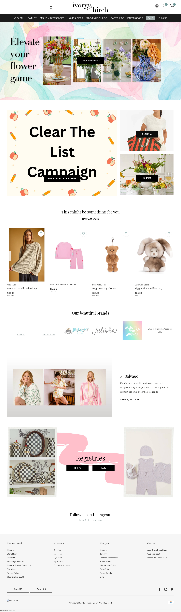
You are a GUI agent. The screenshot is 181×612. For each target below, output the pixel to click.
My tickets (58, 558)
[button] (87, 95)
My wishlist (58, 561)
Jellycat (163, 18)
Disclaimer (11, 569)
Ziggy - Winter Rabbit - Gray (148, 288)
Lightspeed (12, 610)
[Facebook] (159, 589)
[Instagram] (165, 589)
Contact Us (12, 558)
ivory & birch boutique (90, 520)
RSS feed (108, 603)
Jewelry (31, 18)
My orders (58, 554)
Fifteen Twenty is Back (90, 60)
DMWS (99, 603)
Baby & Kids (117, 18)
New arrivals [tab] (90, 219)
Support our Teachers (62, 178)
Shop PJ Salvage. (130, 399)
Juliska (147, 178)
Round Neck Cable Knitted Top (22, 288)
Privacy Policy (13, 573)
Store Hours (12, 554)
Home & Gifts (75, 18)
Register (57, 550)
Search (51, 7)
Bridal (77, 468)
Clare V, (147, 134)
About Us (11, 550)
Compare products (62, 565)
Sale (150, 18)
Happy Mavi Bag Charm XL (105, 288)
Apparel (18, 18)
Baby (103, 468)
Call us (18, 589)
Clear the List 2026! (15, 577)
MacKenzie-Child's (96, 18)
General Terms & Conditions (19, 565)
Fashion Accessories (52, 18)
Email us (41, 589)
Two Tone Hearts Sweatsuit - (64, 284)
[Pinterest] (172, 589)
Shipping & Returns (15, 561)
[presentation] (9, 256)
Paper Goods (135, 18)
